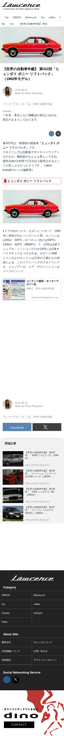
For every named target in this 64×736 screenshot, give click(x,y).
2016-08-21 (21, 90)
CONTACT (19, 724)
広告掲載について (11, 651)
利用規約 (6, 660)
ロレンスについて (43, 642)
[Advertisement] (29, 325)
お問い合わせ (40, 651)
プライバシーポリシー (45, 660)
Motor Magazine (34, 93)
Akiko (18, 93)
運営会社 (6, 642)
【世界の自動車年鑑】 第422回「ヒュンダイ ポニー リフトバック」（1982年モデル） (31, 74)
